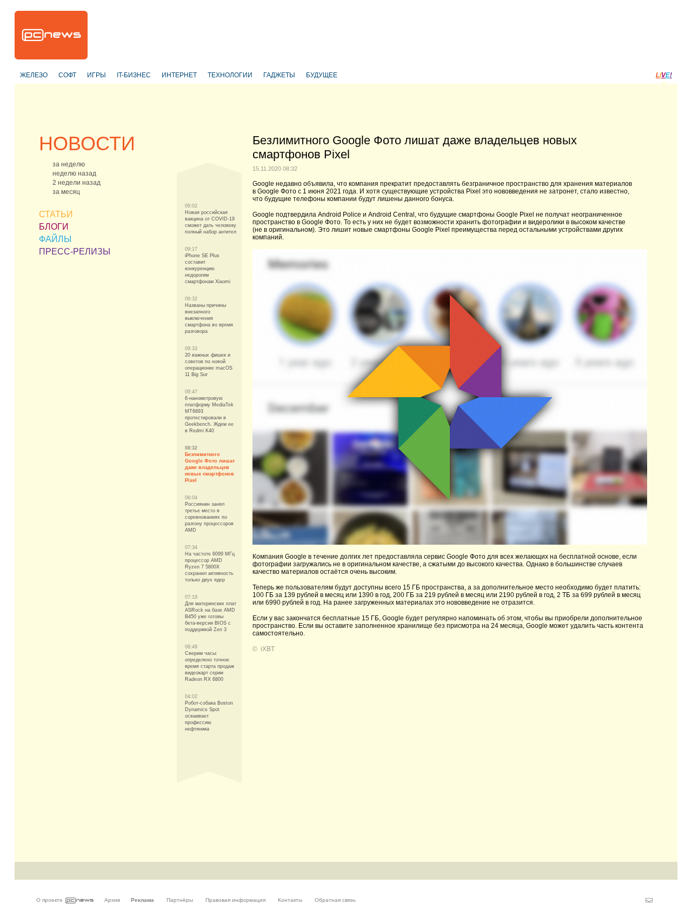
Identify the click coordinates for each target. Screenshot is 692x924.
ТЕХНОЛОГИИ (230, 75)
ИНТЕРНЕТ (179, 75)
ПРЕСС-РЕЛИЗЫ (74, 251)
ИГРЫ (96, 75)
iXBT (268, 649)
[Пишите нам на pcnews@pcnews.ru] (649, 900)
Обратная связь (335, 900)
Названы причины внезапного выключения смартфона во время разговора (209, 318)
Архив (112, 900)
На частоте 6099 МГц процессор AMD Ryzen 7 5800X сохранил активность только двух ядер (210, 566)
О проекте (49, 900)
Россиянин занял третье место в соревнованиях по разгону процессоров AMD (209, 517)
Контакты (290, 900)
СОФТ (67, 75)
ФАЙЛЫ (55, 239)
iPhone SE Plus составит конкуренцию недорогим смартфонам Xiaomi (207, 268)
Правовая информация (235, 900)
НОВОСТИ (87, 143)
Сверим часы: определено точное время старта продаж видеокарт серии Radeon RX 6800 (209, 666)
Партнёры (180, 900)
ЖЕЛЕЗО (34, 75)
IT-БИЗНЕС (134, 75)
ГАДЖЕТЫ (279, 75)
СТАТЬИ (56, 214)
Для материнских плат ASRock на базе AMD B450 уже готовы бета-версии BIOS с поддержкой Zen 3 (210, 616)
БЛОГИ (54, 226)
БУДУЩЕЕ (321, 75)
